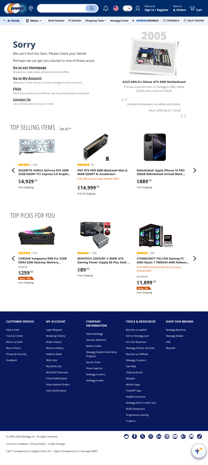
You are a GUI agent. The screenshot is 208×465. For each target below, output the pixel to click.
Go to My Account (27, 78)
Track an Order (14, 336)
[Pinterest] (167, 436)
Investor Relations (96, 340)
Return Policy (13, 348)
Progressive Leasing (137, 415)
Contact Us (22, 99)
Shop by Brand (134, 372)
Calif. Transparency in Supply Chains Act (28, 451)
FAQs (17, 89)
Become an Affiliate (137, 354)
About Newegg (94, 334)
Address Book (54, 354)
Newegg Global (174, 336)
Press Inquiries (94, 368)
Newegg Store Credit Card (141, 402)
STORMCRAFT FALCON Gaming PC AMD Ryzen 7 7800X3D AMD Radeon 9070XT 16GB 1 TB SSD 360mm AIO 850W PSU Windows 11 (162, 260)
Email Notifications (56, 378)
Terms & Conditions (17, 444)
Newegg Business (176, 329)
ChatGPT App (133, 390)
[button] (30, 8)
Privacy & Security (16, 354)
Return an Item (14, 342)
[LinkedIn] (158, 436)
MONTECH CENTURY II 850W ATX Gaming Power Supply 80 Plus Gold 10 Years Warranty (103, 260)
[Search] (91, 8)
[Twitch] (183, 436)
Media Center (94, 346)
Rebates (130, 378)
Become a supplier (136, 329)
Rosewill (170, 348)
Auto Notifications (56, 390)
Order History (54, 342)
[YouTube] (175, 436)
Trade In (130, 421)
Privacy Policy (38, 444)
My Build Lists (54, 366)
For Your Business (136, 342)
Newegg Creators (136, 360)
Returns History (55, 348)
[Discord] (191, 436)
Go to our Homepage (29, 67)
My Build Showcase (57, 372)
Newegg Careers (95, 374)
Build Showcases (135, 408)
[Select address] (30, 8)
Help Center (13, 329)
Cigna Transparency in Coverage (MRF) (75, 451)
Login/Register (54, 329)
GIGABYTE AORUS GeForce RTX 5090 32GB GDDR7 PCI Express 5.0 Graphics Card (44, 172)
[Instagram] (150, 436)
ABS (168, 342)
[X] (142, 436)
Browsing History (55, 336)
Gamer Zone (93, 362)
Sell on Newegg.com (137, 336)
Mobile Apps (133, 384)
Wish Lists (51, 360)
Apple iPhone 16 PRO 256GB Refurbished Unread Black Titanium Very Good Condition (161, 172)
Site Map (131, 366)
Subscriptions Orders (58, 384)
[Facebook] (134, 436)
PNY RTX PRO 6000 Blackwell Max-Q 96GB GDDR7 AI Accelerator (102, 172)
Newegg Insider (95, 380)
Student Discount (135, 396)
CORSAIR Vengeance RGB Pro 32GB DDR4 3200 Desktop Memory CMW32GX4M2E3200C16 (42, 260)
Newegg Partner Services (140, 348)
